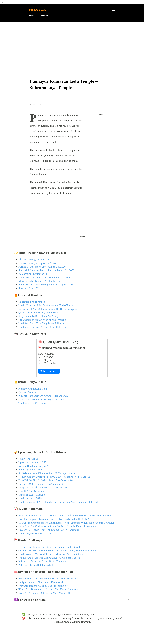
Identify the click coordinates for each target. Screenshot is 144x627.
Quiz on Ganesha (27, 392)
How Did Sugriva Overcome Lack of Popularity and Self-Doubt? (53, 519)
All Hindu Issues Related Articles (36, 565)
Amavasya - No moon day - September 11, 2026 (44, 277)
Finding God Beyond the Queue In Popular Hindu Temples (50, 547)
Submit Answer (49, 371)
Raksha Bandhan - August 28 (34, 466)
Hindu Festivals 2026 (30, 498)
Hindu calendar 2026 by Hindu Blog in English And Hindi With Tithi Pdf (58, 502)
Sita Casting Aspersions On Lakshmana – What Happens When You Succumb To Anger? (66, 522)
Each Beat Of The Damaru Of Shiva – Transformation (47, 578)
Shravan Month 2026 (29, 288)
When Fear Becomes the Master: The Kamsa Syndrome (48, 589)
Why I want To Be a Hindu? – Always (38, 316)
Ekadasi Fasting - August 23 (33, 259)
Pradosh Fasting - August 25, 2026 (37, 263)
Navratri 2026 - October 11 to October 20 (40, 484)
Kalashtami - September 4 (32, 274)
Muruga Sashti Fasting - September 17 (39, 281)
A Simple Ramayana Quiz (32, 388)
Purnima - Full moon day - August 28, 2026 (42, 266)
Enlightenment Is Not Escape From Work (41, 582)
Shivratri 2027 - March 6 (31, 494)
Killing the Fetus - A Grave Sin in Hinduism (42, 561)
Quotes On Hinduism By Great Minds (39, 312)
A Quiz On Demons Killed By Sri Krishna (41, 399)
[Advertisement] (72, 41)
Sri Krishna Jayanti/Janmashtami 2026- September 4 (46, 473)
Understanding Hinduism (32, 301)
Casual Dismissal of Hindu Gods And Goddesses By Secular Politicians (57, 550)
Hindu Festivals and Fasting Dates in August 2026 (45, 284)
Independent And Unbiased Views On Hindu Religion (47, 309)
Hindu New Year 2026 (30, 469)
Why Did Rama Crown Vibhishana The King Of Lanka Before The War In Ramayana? (65, 515)
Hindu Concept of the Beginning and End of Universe (47, 305)
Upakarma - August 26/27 (32, 462)
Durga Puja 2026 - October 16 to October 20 (42, 487)
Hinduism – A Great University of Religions (42, 327)
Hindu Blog (37, 10)
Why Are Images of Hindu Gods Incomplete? (43, 585)
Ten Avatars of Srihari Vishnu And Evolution (42, 319)
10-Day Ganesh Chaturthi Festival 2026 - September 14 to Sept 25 (54, 476)
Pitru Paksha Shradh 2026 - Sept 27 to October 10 (45, 480)
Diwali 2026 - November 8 (32, 491)
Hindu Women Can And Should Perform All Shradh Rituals (50, 554)
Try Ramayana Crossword (32, 403)
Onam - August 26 (28, 458)
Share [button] (100, 114)
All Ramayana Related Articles (35, 533)
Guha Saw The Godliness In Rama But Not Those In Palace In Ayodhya (57, 526)
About (31, 15)
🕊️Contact (44, 15)
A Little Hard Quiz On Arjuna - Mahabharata (43, 396)
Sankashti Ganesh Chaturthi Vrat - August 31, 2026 (46, 270)
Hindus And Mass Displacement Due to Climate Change (49, 557)
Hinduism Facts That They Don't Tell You (41, 323)
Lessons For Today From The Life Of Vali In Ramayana (48, 529)
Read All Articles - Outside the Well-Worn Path (44, 593)
